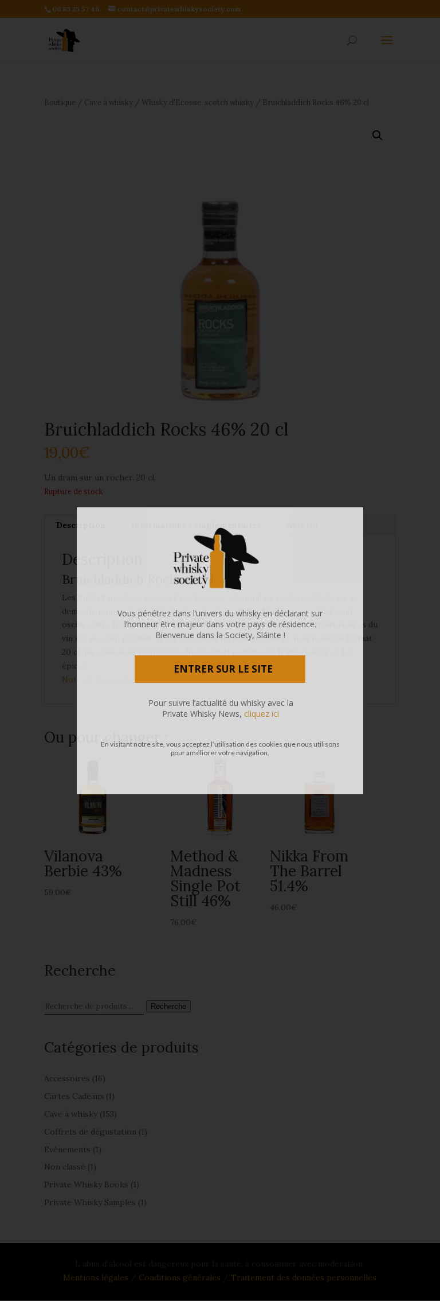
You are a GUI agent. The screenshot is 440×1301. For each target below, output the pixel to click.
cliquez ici (261, 713)
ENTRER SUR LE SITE (223, 668)
